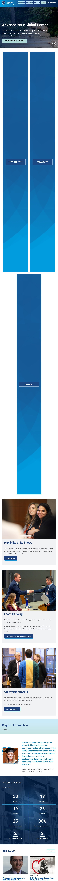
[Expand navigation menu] (48, 2)
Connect (29, 2)
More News (51, 851)
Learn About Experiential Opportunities (18, 636)
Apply (37, 2)
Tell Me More (10, 558)
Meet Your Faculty (11, 709)
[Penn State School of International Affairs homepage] (9, 3)
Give (44, 2)
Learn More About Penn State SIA (14, 40)
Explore (21, 2)
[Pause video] (54, 43)
